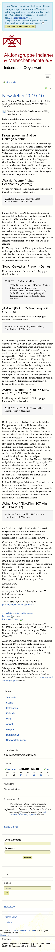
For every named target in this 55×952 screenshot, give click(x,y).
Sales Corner (11, 826)
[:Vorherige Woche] (10, 769)
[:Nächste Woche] (47, 769)
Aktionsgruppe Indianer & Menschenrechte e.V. (29, 57)
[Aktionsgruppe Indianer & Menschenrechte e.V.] (11, 40)
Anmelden (27, 857)
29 (34, 775)
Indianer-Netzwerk (11, 619)
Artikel (9, 724)
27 (21, 775)
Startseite (11, 697)
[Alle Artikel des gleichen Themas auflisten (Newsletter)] (4, 111)
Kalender (11, 713)
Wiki (8, 718)
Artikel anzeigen (11, 82)
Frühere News (10, 917)
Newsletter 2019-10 (23, 95)
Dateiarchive (12, 734)
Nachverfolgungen (16, 740)
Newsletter (9, 906)
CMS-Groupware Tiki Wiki (23, 931)
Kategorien (12, 708)
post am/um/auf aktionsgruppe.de (18, 604)
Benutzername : (14, 840)
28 (27, 775)
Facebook (6, 616)
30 (41, 775)
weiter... (8, 921)
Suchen (10, 702)
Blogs (9, 729)
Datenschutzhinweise (19, 17)
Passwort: (10, 848)
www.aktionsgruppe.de (12, 612)
